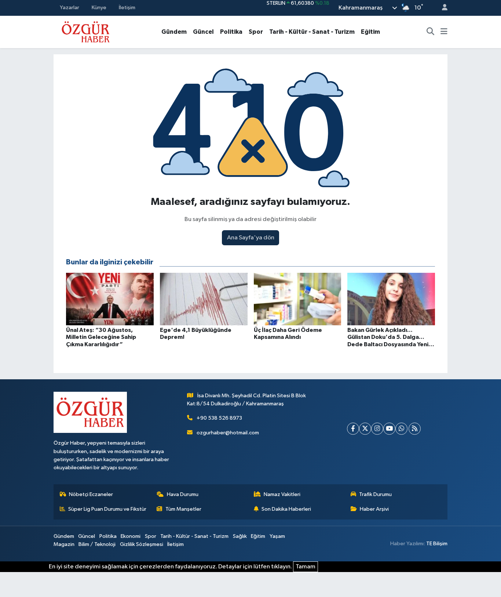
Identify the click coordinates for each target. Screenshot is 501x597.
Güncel (203, 32)
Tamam (305, 567)
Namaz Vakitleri (282, 494)
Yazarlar (69, 7)
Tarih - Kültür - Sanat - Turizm (312, 32)
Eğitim (370, 32)
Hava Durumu (182, 494)
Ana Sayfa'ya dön (250, 238)
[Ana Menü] (443, 32)
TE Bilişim (436, 543)
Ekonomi (130, 536)
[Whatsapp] (401, 429)
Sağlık (240, 536)
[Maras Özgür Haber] (86, 31)
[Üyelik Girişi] (441, 8)
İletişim (127, 7)
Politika (231, 32)
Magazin (64, 544)
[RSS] (415, 429)
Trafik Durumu (375, 494)
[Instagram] (377, 429)
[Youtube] (389, 429)
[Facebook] (353, 429)
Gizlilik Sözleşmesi (141, 544)
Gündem (174, 32)
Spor (256, 32)
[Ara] (431, 32)
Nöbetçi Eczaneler (91, 494)
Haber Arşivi (374, 509)
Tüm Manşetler (183, 509)
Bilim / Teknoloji (97, 544)
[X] (365, 429)
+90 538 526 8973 (219, 418)
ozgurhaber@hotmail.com (228, 432)
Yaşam (277, 536)
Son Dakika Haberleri (286, 509)
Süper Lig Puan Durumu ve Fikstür (107, 509)
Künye (99, 7)
